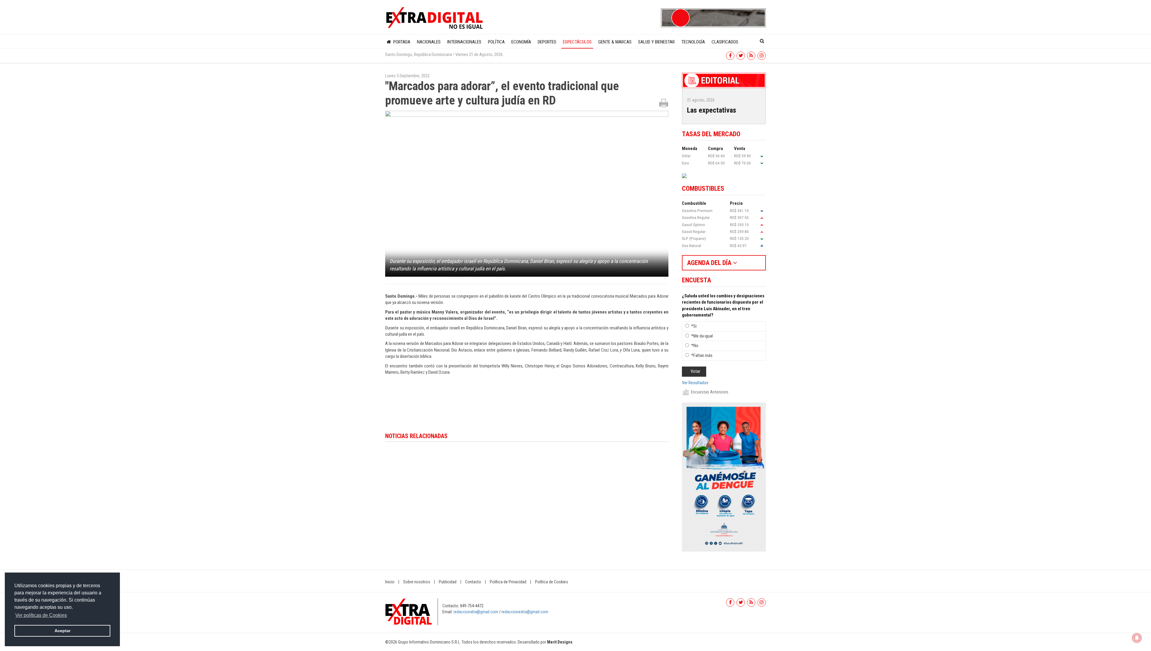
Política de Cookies (551, 581)
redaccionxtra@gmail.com (476, 611)
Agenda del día (710, 263)
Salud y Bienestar (656, 42)
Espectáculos (577, 42)
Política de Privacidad (508, 581)
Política (496, 42)
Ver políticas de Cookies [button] (41, 615)
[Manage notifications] (1137, 638)
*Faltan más (701, 355)
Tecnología (693, 42)
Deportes (547, 42)
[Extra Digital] (435, 18)
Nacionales (429, 42)
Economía (521, 42)
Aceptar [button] (62, 630)
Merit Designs (560, 642)
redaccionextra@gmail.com (524, 611)
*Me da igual (702, 336)
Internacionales (464, 42)
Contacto (473, 581)
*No (694, 345)
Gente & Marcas (615, 42)
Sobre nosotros (416, 581)
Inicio (389, 581)
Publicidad (448, 581)
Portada (401, 42)
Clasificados (725, 42)
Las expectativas (711, 110)
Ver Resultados (695, 382)
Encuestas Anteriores (709, 392)
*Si (694, 326)
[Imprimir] (663, 102)
